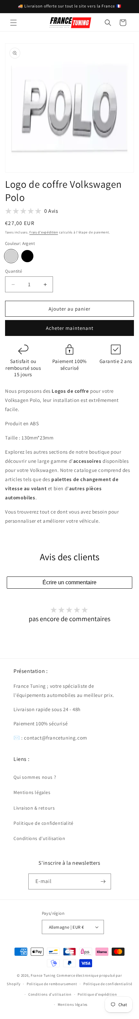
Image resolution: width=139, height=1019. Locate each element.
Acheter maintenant (69, 328)
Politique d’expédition (97, 994)
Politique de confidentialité (43, 823)
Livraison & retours (34, 808)
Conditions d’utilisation (50, 994)
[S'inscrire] (103, 881)
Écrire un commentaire (69, 582)
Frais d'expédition (43, 232)
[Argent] (11, 256)
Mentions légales (32, 792)
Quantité (13, 271)
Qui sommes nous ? (34, 777)
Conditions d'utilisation (39, 838)
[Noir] (27, 256)
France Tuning (43, 975)
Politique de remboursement (52, 983)
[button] (13, 22)
